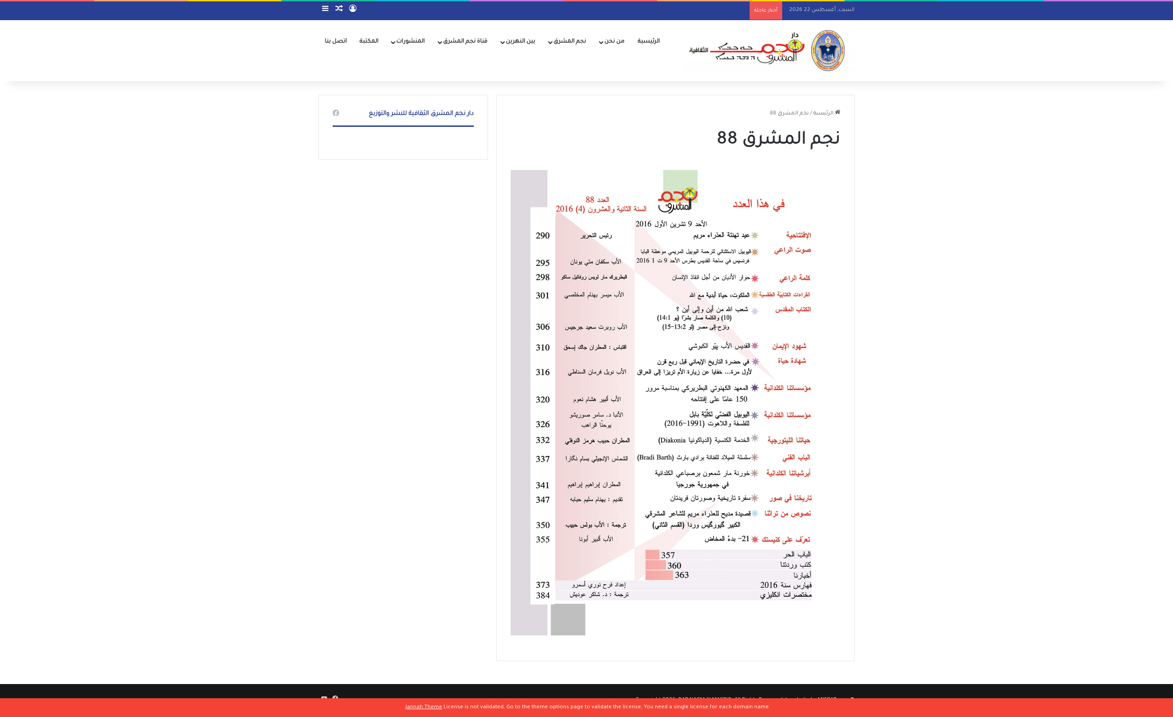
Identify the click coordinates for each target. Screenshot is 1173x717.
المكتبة (369, 41)
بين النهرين (520, 41)
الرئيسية (649, 41)
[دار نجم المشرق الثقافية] (765, 50)
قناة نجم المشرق (465, 41)
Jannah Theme (424, 708)
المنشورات (410, 41)
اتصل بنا (336, 41)
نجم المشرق (570, 41)
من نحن (614, 41)
